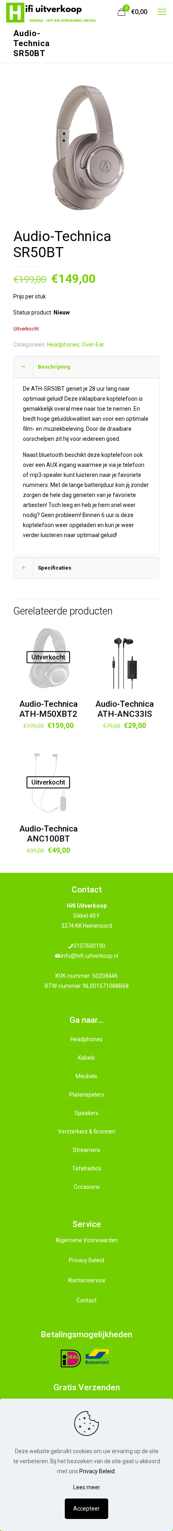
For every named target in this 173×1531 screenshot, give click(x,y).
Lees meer (86, 1487)
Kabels (86, 1057)
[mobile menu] (162, 12)
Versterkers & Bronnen (86, 1131)
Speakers (86, 1113)
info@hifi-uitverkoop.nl (89, 956)
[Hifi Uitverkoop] (51, 12)
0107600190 (89, 946)
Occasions (87, 1187)
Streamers (86, 1150)
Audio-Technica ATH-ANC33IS (124, 709)
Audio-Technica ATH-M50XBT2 (48, 709)
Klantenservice (86, 1280)
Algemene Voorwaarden (87, 1240)
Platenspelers (86, 1094)
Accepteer (86, 1508)
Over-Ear (93, 344)
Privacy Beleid (86, 1260)
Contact (86, 1300)
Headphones (63, 344)
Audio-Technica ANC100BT (48, 834)
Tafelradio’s (86, 1168)
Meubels (86, 1076)
